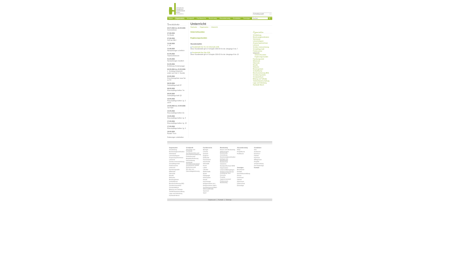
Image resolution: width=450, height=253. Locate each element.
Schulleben (236, 18)
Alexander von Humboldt (190, 150)
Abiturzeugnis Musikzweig (224, 152)
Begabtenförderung (192, 158)
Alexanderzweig (224, 18)
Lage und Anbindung (260, 83)
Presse (239, 175)
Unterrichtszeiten (260, 55)
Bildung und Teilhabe (260, 79)
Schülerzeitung (259, 163)
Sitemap (228, 200)
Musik (205, 173)
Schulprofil (190, 18)
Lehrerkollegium (258, 41)
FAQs (238, 150)
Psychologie (207, 181)
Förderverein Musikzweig (224, 181)
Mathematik (206, 171)
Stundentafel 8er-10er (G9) (201, 52)
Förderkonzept (190, 156)
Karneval (257, 157)
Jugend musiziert (225, 179)
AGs (255, 150)
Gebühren (223, 164)
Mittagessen (258, 159)
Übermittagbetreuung (193, 171)
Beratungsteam (258, 69)
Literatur (205, 169)
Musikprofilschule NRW (227, 166)
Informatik (206, 163)
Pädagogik (206, 175)
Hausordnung (190, 160)
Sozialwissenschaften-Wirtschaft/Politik (210, 188)
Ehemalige (240, 185)
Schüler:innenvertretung (261, 47)
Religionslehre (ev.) (209, 183)
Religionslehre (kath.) (210, 185)
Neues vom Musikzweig (227, 150)
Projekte (222, 177)
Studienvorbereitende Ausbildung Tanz (227, 172)
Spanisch (206, 191)
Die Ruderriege (259, 165)
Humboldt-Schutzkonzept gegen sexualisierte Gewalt (193, 164)
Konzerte (223, 175)
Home (171, 18)
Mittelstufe (256, 61)
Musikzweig (213, 18)
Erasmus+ (257, 153)
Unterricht (214, 27)
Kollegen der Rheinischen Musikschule (224, 160)
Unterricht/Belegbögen (227, 170)
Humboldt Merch (258, 85)
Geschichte (206, 161)
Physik (205, 179)
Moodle (255, 65)
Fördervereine (257, 51)
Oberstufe (256, 63)
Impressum (240, 181)
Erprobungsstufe (258, 59)
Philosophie (207, 177)
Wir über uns (190, 169)
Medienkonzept (191, 167)
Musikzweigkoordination (261, 37)
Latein (205, 167)
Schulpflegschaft (258, 49)
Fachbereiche (201, 18)
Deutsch (205, 153)
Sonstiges (246, 18)
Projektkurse (241, 152)
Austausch (257, 152)
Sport (204, 193)
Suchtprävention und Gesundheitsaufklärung (193, 153)
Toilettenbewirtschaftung (261, 81)
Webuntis (256, 67)
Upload (239, 179)
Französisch (207, 159)
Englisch (205, 155)
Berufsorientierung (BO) (261, 73)
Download (240, 177)
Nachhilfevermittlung (243, 173)
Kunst (205, 165)
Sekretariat (256, 39)
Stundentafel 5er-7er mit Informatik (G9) (205, 47)
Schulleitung (257, 35)
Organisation (179, 18)
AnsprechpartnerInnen (260, 43)
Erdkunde (206, 157)
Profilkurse (240, 153)
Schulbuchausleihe (259, 75)
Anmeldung (223, 155)
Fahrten (256, 155)
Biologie (205, 150)
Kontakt (239, 171)
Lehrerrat (256, 45)
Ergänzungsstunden (261, 57)
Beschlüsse (240, 169)
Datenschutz (241, 183)
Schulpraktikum (258, 77)
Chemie (205, 152)
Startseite (193, 27)
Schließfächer (257, 71)
